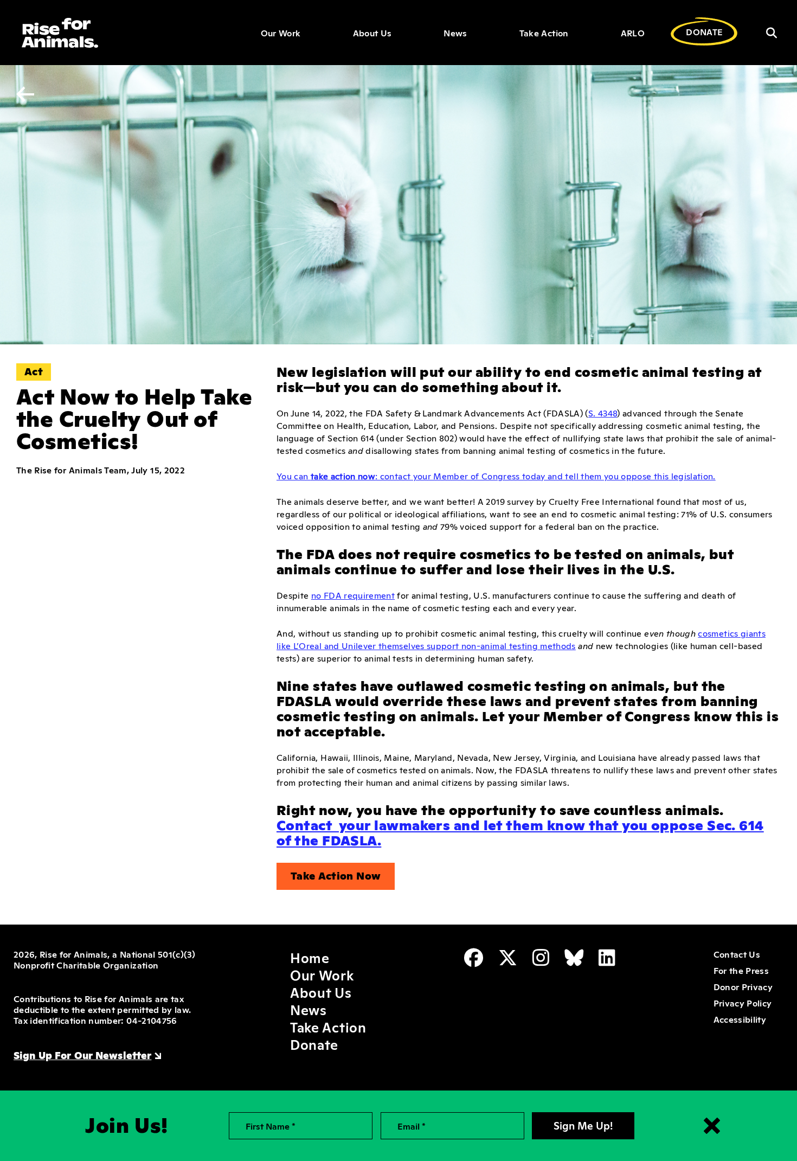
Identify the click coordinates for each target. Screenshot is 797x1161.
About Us (372, 33)
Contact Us (737, 954)
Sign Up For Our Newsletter (82, 1054)
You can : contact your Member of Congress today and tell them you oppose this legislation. (496, 476)
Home (310, 957)
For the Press (741, 970)
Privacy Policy (743, 1003)
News (455, 33)
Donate (314, 1044)
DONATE (704, 31)
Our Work (281, 33)
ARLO (633, 33)
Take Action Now (336, 875)
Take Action (544, 33)
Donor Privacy (743, 986)
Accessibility (740, 1019)
